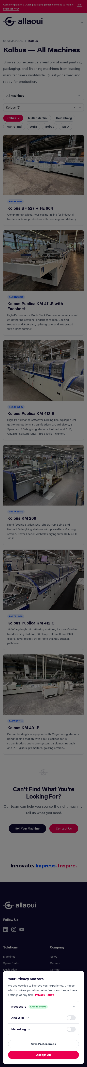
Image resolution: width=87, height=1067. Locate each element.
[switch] (71, 1017)
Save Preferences (43, 1044)
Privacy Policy (44, 995)
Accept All (43, 1055)
